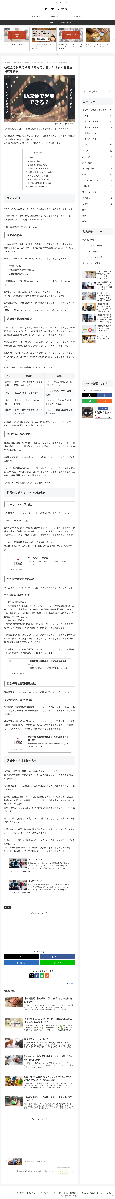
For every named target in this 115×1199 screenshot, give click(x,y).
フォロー (104, 409)
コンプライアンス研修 (92, 245)
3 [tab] (61, 54)
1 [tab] (54, 54)
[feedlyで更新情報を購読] (42, 975)
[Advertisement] (39, 930)
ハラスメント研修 (90, 251)
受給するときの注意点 (39, 168)
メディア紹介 (43, 1193)
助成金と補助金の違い (39, 165)
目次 (36, 152)
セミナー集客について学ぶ (68, 1196)
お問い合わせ (31, 1193)
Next (113, 39)
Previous (2, 39)
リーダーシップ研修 (91, 263)
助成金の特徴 (35, 161)
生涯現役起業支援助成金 (40, 179)
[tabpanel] (17, 39)
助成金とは (32, 158)
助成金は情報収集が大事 (37, 187)
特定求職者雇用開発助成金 (40, 183)
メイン (8, 907)
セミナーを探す (19, 1193)
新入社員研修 (88, 240)
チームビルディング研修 (93, 257)
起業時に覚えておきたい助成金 (40, 172)
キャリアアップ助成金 (39, 176)
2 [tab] (57, 54)
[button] (110, 91)
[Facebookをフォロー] (36, 975)
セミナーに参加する (71, 1193)
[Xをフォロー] (31, 975)
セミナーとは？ (56, 1193)
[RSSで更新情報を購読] (47, 975)
